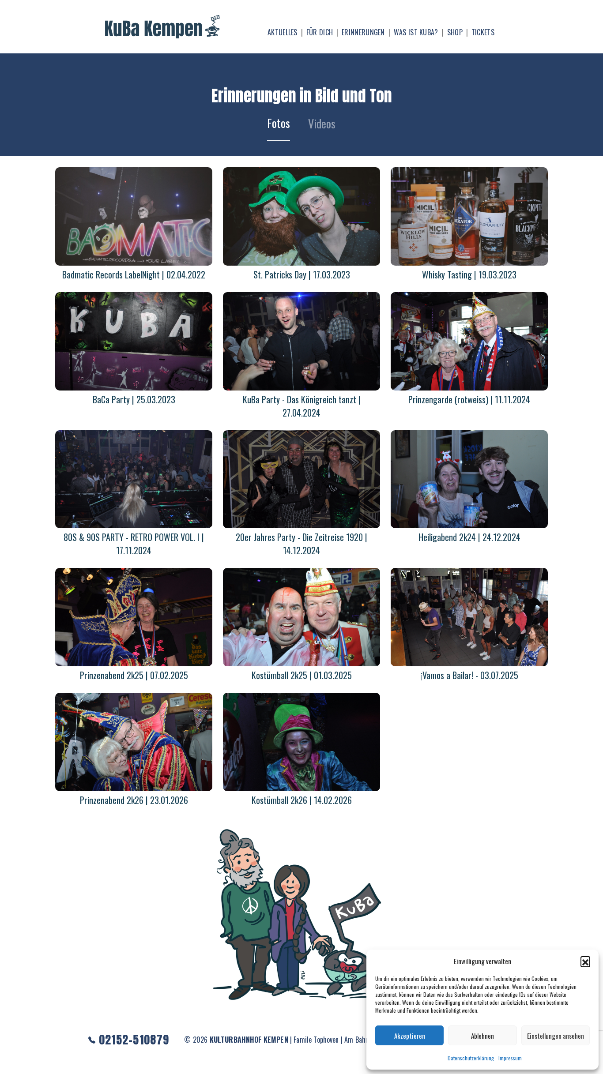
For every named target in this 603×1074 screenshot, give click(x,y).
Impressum (510, 1058)
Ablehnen (482, 1035)
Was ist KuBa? (416, 32)
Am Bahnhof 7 (363, 1039)
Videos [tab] (321, 123)
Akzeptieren (409, 1035)
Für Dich (319, 32)
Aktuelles (283, 32)
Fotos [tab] (278, 122)
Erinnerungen (363, 32)
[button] (585, 961)
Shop (455, 32)
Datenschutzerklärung (471, 1058)
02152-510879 (132, 1039)
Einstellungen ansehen (555, 1035)
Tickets (482, 32)
